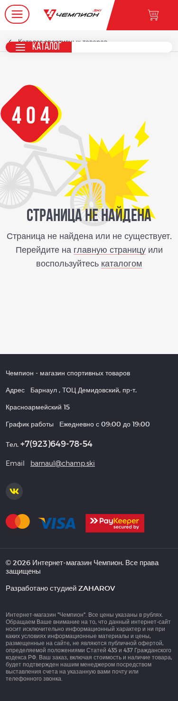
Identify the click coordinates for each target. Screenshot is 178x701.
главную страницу (110, 249)
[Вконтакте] (14, 491)
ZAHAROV (96, 588)
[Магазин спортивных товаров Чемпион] (72, 15)
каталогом (121, 263)
